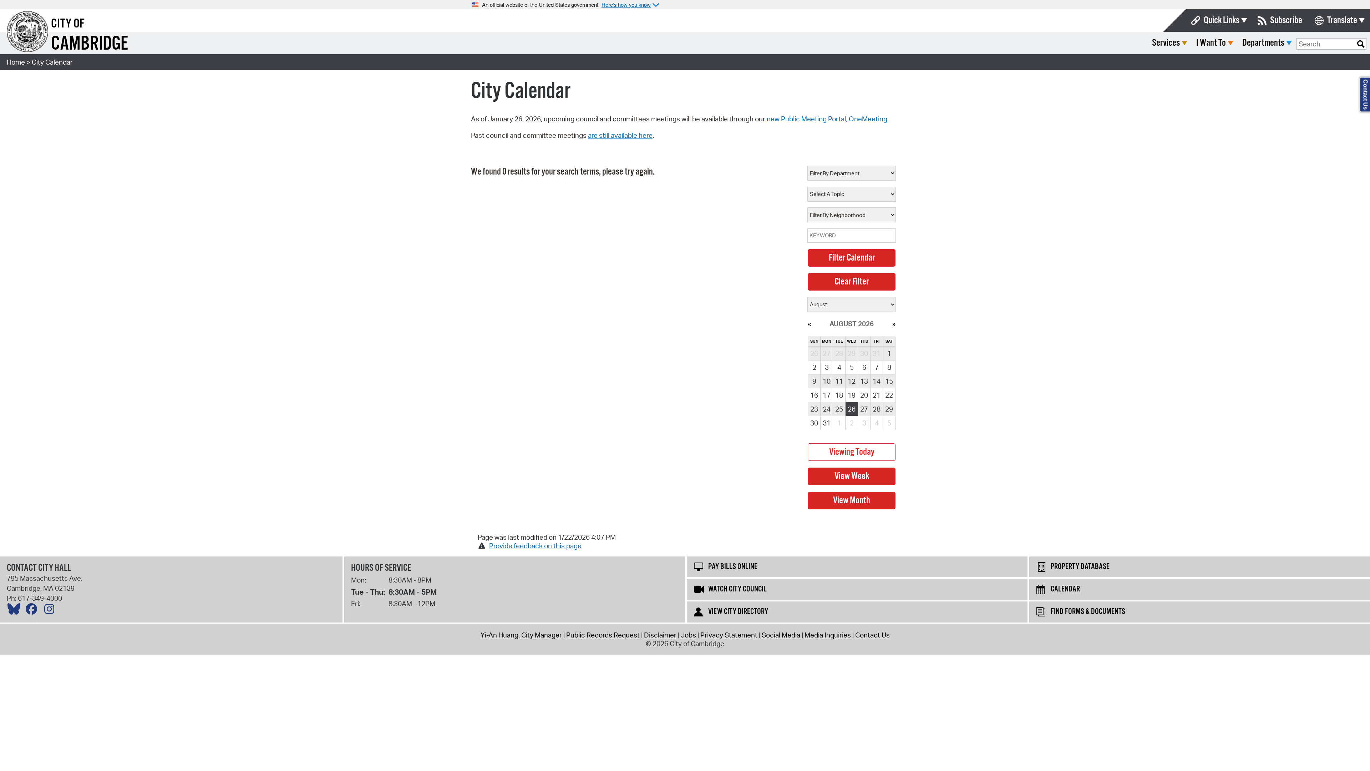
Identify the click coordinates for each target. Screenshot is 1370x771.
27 (864, 409)
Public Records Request (603, 635)
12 (852, 381)
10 (827, 381)
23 (814, 409)
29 (889, 409)
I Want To (1211, 43)
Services (1166, 43)
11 (839, 381)
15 (889, 381)
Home (16, 62)
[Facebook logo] (33, 610)
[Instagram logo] (51, 610)
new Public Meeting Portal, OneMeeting (827, 119)
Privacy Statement (728, 635)
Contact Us (872, 635)
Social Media (781, 635)
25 (839, 409)
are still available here (620, 135)
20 (864, 395)
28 (877, 409)
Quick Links (1221, 20)
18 (839, 395)
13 (864, 381)
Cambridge (89, 44)
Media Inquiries (828, 635)
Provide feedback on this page (535, 545)
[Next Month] (893, 324)
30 (814, 423)
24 (827, 409)
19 (852, 395)
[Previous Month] (809, 324)
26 (852, 409)
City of (68, 24)
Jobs (688, 635)
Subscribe (1286, 20)
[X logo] (16, 610)
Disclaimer (660, 635)
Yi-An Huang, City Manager (521, 635)
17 (827, 395)
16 (814, 395)
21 (877, 395)
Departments (1263, 43)
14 (877, 381)
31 (827, 423)
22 (889, 395)
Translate (1342, 20)
